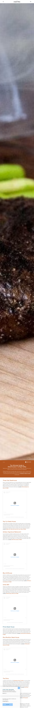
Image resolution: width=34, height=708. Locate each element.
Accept (7, 704)
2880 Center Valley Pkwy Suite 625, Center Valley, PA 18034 (16, 529)
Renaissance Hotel (17, 680)
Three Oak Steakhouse (10, 480)
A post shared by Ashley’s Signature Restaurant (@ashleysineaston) (14, 568)
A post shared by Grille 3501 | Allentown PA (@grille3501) (15, 622)
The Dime (6, 678)
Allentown (26, 473)
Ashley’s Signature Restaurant (12, 532)
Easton (29, 473)
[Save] (25, 462)
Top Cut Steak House (9, 521)
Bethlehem (22, 473)
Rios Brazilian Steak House (11, 637)
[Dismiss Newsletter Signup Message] (19, 688)
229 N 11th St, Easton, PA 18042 (17, 539)
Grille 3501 (6, 584)
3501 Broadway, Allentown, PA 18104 (12, 593)
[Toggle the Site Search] (3, 1)
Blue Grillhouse (7, 573)
